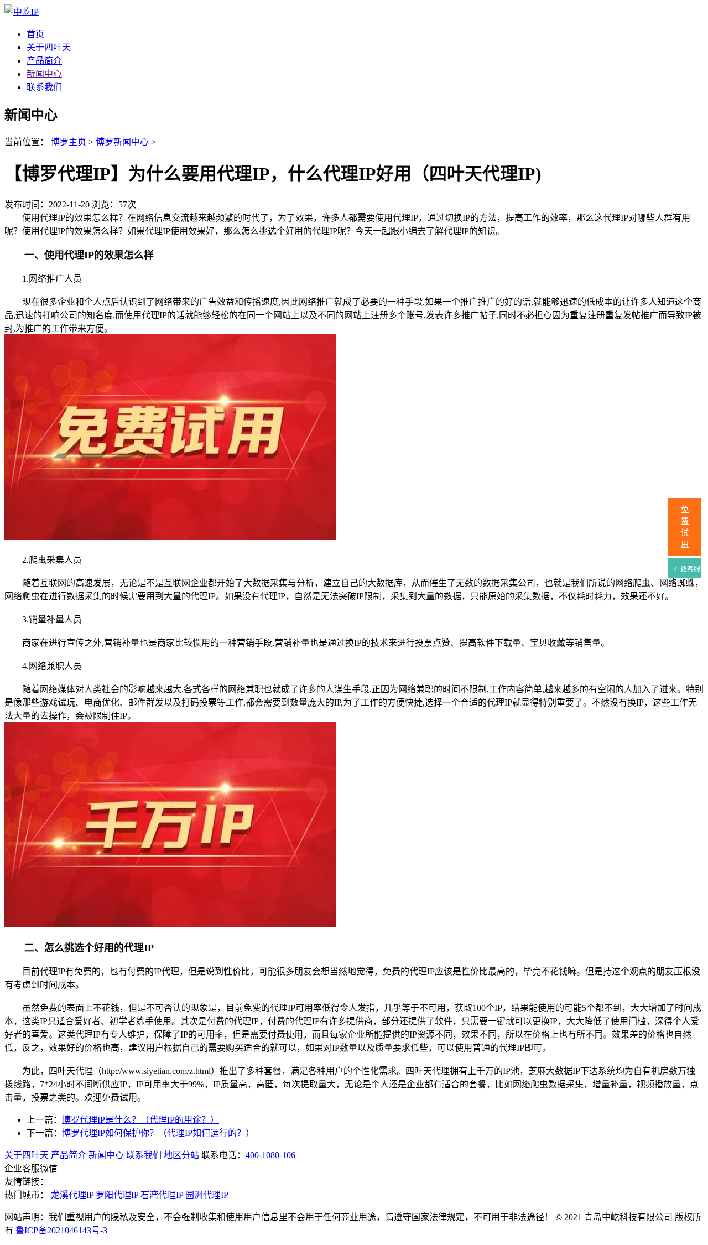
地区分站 (181, 1155)
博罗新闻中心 (122, 142)
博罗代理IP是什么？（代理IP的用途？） (140, 1119)
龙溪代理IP (72, 1195)
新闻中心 (44, 74)
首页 (35, 34)
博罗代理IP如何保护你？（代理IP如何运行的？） (158, 1133)
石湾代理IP (161, 1195)
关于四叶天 (49, 47)
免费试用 (685, 526)
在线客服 (686, 569)
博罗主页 (68, 142)
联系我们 (44, 87)
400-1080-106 (270, 1155)
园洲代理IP (206, 1195)
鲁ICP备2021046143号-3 (61, 1230)
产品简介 (44, 60)
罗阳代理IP (117, 1195)
